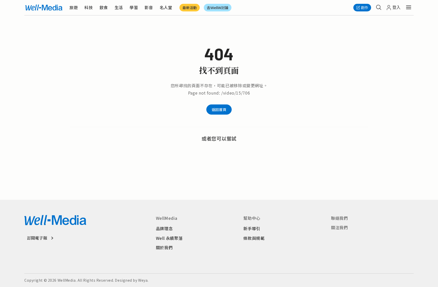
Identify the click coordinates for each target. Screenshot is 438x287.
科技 (88, 7)
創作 (364, 8)
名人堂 (166, 7)
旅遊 (73, 7)
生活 (119, 7)
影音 (148, 7)
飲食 (104, 7)
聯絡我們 (339, 218)
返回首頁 (219, 109)
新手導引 (251, 228)
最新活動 (189, 7)
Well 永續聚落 (169, 238)
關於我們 (164, 247)
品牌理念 (164, 228)
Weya (143, 280)
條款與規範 (253, 238)
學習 (134, 7)
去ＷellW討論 (217, 7)
